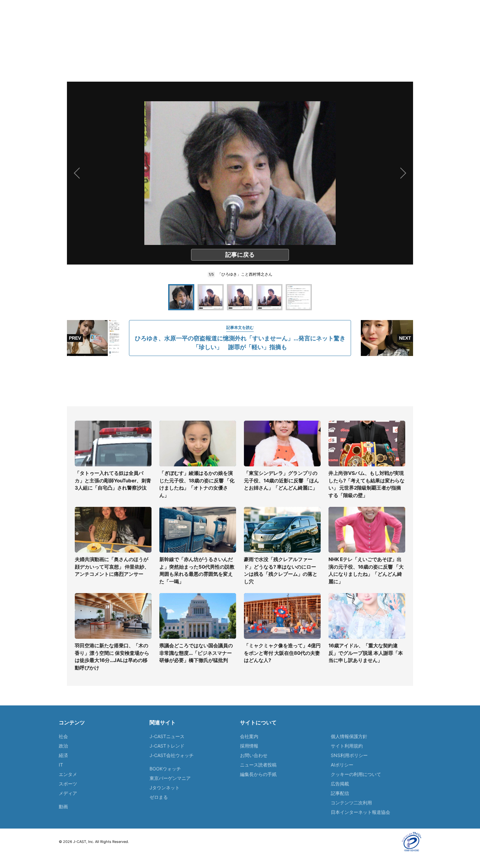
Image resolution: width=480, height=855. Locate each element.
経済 (63, 755)
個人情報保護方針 (349, 736)
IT (61, 764)
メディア (68, 793)
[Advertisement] (240, 381)
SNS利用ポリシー (349, 755)
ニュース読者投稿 (258, 764)
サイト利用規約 (347, 746)
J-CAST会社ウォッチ (172, 755)
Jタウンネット (165, 787)
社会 (63, 736)
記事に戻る (240, 254)
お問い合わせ (253, 755)
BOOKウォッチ (165, 768)
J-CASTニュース (167, 736)
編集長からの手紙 (258, 774)
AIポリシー (342, 764)
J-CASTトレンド (167, 746)
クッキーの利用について (356, 774)
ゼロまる (159, 797)
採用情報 (249, 746)
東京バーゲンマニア (170, 778)
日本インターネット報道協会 (360, 812)
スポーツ (68, 783)
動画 (63, 806)
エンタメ (68, 774)
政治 (63, 746)
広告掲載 (340, 783)
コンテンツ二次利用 (351, 802)
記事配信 (340, 793)
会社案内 (249, 736)
